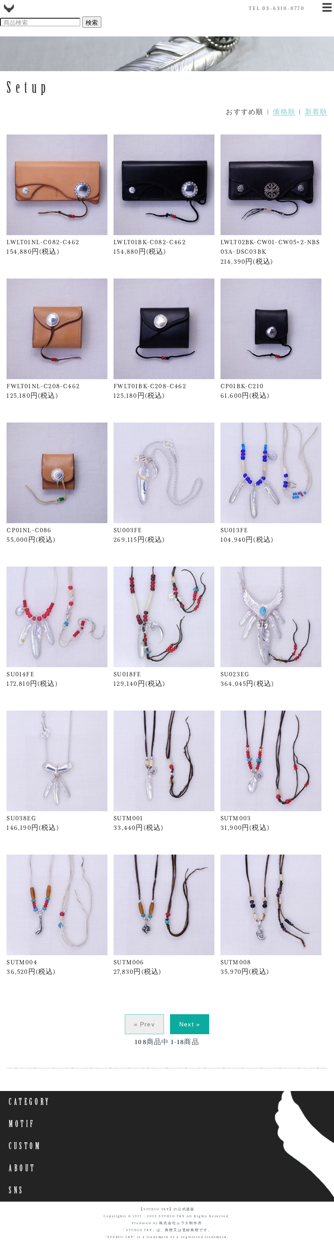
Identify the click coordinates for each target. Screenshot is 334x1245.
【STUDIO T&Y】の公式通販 (167, 1209)
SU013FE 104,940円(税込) (247, 535)
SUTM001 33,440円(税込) (139, 823)
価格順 (284, 111)
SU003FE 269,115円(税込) (139, 535)
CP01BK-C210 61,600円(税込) (245, 391)
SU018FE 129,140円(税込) (139, 679)
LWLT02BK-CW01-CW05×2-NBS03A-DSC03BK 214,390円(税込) (270, 252)
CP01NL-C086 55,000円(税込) (31, 535)
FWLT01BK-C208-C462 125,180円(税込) (150, 391)
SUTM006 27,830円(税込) (137, 967)
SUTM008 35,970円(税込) (244, 967)
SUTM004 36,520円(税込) (31, 967)
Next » (189, 1024)
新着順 (316, 111)
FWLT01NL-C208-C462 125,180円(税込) (43, 391)
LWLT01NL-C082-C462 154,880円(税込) (43, 247)
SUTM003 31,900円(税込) (245, 823)
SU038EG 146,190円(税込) (33, 823)
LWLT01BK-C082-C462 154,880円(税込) (150, 247)
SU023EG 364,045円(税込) (247, 679)
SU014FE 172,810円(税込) (32, 679)
